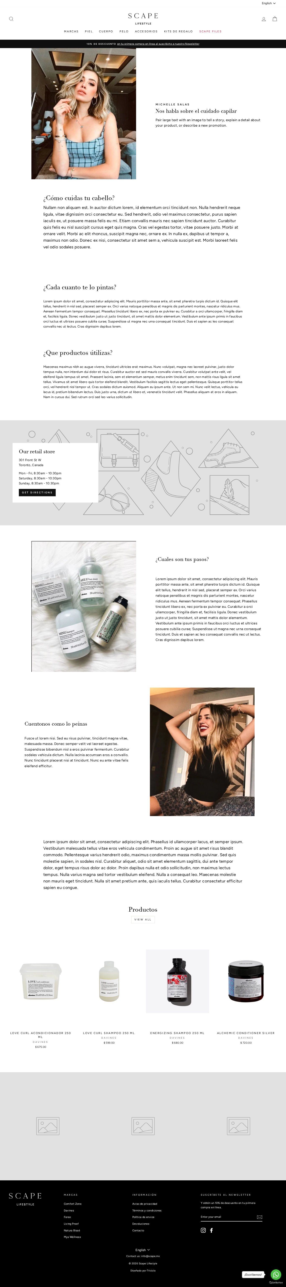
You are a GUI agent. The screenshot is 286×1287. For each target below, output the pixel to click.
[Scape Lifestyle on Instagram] (203, 1230)
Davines (69, 1210)
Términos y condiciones (147, 1210)
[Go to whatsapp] (276, 1274)
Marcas (71, 31)
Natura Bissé (72, 1230)
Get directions (37, 492)
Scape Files (210, 31)
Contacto (138, 1230)
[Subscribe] (259, 1217)
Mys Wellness (72, 1237)
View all (143, 919)
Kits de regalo (178, 31)
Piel (89, 31)
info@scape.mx (150, 1256)
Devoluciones (140, 1223)
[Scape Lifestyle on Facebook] (211, 1230)
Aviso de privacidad (144, 1203)
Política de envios (143, 1217)
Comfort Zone (73, 1203)
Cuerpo (106, 31)
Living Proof (71, 1223)
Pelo (124, 31)
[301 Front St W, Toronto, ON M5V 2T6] (143, 472)
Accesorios (146, 31)
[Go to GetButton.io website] (276, 1282)
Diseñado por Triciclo (143, 1270)
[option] (143, 44)
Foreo (67, 1217)
